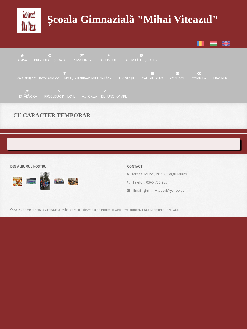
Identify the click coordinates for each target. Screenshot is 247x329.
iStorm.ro (107, 210)
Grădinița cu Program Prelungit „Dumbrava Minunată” (63, 78)
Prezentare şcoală (49, 60)
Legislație (127, 78)
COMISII (198, 78)
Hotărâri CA (27, 96)
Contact (177, 78)
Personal (81, 60)
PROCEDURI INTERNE (59, 96)
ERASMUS (220, 78)
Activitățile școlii (140, 60)
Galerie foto (152, 78)
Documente (108, 60)
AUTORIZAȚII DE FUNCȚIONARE (104, 96)
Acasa (22, 60)
